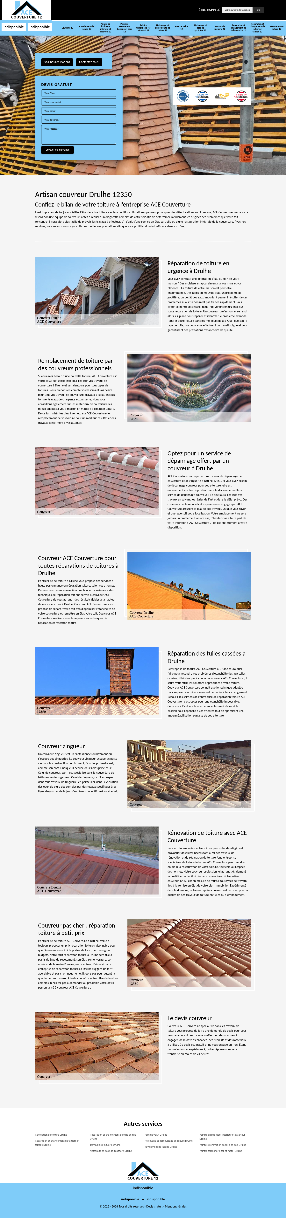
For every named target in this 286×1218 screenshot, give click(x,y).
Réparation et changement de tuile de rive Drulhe (113, 1136)
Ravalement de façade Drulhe (161, 1147)
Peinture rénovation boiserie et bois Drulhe (222, 1145)
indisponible (14, 27)
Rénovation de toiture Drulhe (51, 1134)
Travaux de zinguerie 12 (219, 27)
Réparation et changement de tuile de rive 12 (238, 28)
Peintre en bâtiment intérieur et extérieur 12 (105, 28)
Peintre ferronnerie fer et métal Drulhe (220, 1151)
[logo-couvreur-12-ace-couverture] (26, 10)
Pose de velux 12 (181, 27)
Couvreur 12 (67, 28)
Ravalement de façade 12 (86, 27)
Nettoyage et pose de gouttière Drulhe (111, 1151)
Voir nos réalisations (57, 62)
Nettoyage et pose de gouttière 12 (200, 28)
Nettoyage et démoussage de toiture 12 (162, 28)
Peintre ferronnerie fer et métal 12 (143, 28)
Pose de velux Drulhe (156, 1134)
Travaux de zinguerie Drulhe (105, 1145)
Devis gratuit (154, 1206)
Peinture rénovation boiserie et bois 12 (124, 28)
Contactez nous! (89, 62)
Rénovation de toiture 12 (276, 27)
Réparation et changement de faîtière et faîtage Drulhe (57, 1143)
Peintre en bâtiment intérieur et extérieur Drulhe (222, 1136)
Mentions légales (176, 1206)
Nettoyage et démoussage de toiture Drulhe (169, 1141)
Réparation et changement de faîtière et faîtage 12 (257, 28)
